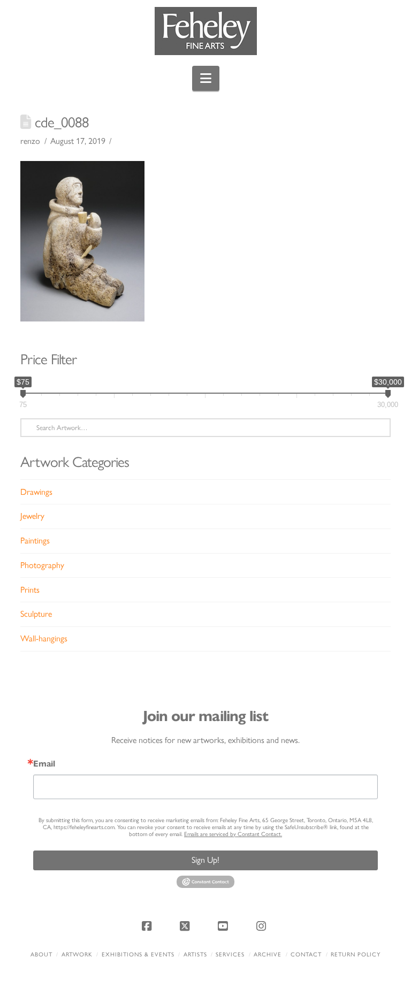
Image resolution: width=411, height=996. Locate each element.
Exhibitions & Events (138, 954)
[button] (205, 78)
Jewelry (32, 516)
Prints (30, 590)
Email (44, 764)
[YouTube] (224, 925)
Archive (267, 954)
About (41, 954)
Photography (42, 565)
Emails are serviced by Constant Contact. (233, 834)
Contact (306, 954)
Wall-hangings (43, 638)
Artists (195, 954)
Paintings (35, 540)
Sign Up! (205, 860)
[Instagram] (262, 925)
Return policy (355, 954)
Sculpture (36, 614)
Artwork (77, 954)
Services (230, 954)
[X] (186, 925)
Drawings (36, 492)
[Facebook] (148, 925)
